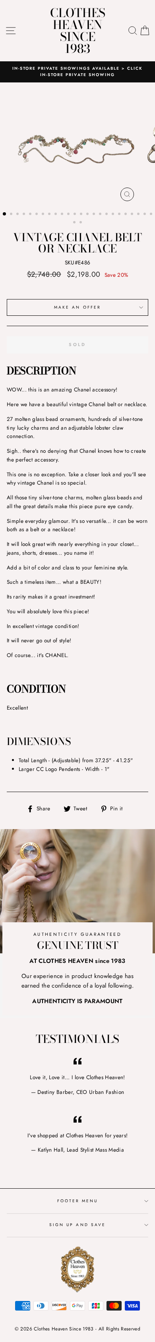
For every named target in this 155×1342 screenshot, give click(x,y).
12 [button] (76, 215)
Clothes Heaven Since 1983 (77, 31)
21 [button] (133, 215)
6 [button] (37, 215)
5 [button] (31, 215)
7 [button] (44, 215)
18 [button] (114, 215)
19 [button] (120, 215)
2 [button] (12, 215)
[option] (77, 71)
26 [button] (81, 223)
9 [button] (56, 215)
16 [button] (101, 215)
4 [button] (25, 215)
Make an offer (77, 307)
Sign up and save (77, 1225)
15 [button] (95, 215)
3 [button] (18, 215)
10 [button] (63, 215)
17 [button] (107, 215)
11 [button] (69, 215)
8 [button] (50, 215)
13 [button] (82, 215)
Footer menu (77, 1201)
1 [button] (5, 214)
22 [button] (139, 215)
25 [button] (75, 223)
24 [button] (152, 215)
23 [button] (145, 215)
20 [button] (126, 215)
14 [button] (88, 215)
